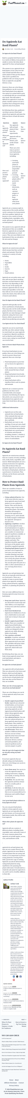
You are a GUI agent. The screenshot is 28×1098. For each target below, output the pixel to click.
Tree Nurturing (15, 999)
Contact (21, 1083)
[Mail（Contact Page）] (14, 976)
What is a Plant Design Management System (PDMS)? (14, 1049)
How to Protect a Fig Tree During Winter (21, 1023)
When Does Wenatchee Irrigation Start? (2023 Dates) (13, 1055)
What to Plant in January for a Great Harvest (12, 1063)
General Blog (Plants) (19, 49)
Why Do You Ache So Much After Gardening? (12, 995)
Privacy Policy (14, 1085)
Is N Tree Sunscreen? (6, 1038)
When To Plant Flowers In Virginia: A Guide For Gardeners (7, 1024)
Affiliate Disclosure (10, 1083)
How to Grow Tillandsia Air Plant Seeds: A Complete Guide (12, 1008)
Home (11, 1080)
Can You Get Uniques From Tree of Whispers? (12, 1066)
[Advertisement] (14, 21)
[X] (17, 976)
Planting (14, 986)
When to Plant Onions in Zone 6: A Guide (12, 989)
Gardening (15, 993)
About (17, 1080)
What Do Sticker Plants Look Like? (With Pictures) (13, 1041)
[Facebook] (20, 976)
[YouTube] (14, 980)
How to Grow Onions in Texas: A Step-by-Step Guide (13, 1052)
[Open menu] (25, 3)
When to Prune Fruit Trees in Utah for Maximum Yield (13, 1001)
